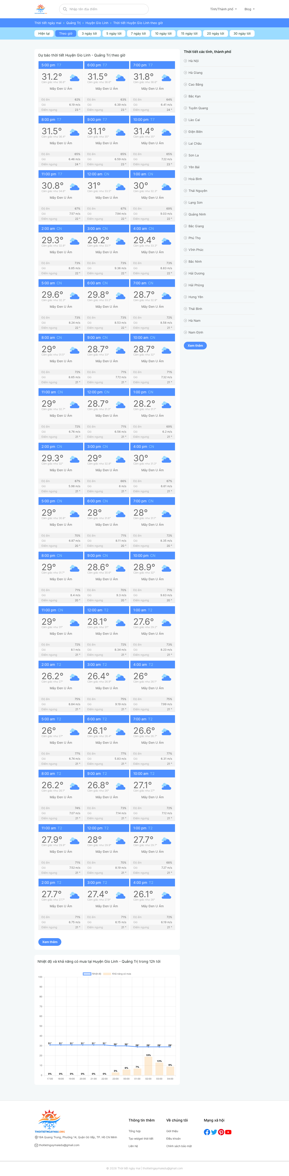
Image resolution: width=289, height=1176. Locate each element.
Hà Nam (195, 320)
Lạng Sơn (195, 202)
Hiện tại (44, 33)
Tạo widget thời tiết (141, 1138)
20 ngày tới (215, 33)
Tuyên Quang (198, 108)
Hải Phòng (196, 285)
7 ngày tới (138, 33)
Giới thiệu (172, 1131)
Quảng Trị (73, 23)
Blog (248, 9)
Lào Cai (194, 120)
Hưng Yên (196, 297)
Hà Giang (195, 73)
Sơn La (194, 155)
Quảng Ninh (197, 214)
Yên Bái (194, 167)
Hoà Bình (195, 179)
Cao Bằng (196, 84)
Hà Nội (194, 61)
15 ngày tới (189, 33)
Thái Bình (195, 309)
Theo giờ (65, 33)
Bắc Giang (196, 226)
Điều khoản (173, 1138)
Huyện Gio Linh (97, 23)
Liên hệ (133, 1146)
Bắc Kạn (195, 96)
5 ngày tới (113, 33)
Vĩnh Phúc (196, 250)
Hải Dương (196, 273)
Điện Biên (195, 132)
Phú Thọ (195, 238)
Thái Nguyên (198, 191)
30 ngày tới (242, 33)
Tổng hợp (135, 1131)
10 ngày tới (163, 33)
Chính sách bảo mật (179, 1146)
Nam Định (196, 332)
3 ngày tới (89, 33)
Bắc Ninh (195, 261)
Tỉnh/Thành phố (222, 9)
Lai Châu (195, 143)
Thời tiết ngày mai (47, 23)
